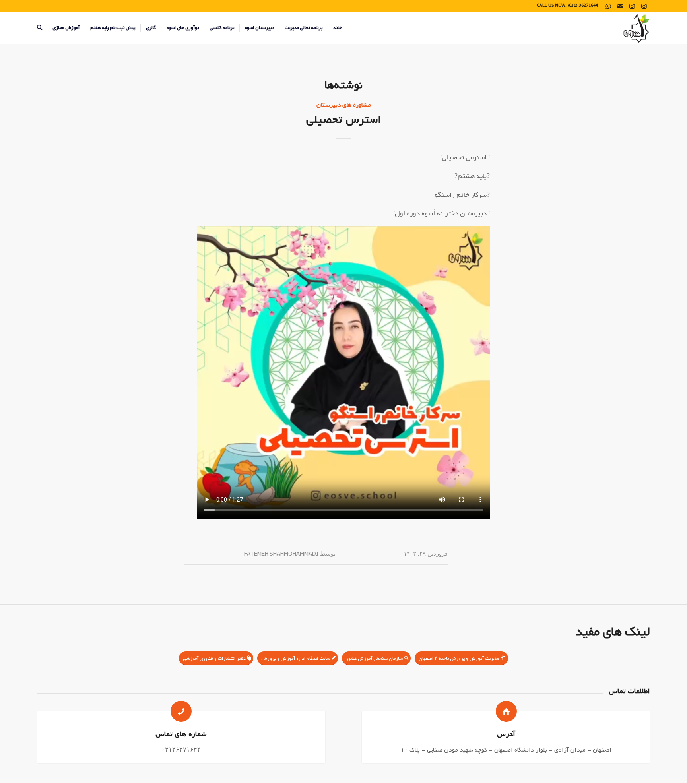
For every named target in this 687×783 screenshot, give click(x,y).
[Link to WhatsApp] (608, 6)
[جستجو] (39, 28)
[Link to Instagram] (644, 6)
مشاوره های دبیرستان (343, 105)
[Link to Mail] (620, 6)
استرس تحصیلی (343, 120)
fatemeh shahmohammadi (281, 554)
